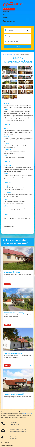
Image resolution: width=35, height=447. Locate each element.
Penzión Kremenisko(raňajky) (13, 353)
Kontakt (5, 17)
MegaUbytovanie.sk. (27, 413)
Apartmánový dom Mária (12, 272)
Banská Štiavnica (11, 54)
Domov (4, 54)
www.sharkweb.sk (9, 445)
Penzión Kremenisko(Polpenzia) (14, 394)
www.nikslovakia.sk (14, 442)
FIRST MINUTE (6, 9)
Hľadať (18, 46)
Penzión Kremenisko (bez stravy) (14, 313)
